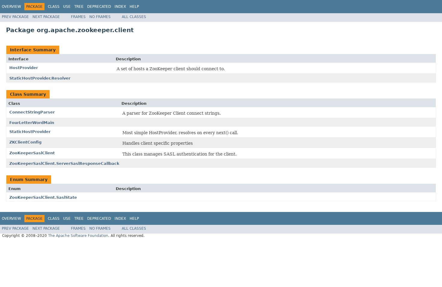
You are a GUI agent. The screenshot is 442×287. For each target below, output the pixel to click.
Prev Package (15, 17)
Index (120, 7)
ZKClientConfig (25, 142)
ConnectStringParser (32, 112)
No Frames (100, 17)
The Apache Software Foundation (78, 236)
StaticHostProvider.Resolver (39, 78)
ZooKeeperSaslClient (32, 153)
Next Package (46, 17)
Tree (79, 7)
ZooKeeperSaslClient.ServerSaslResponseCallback (64, 163)
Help (134, 7)
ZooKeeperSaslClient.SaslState (43, 197)
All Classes (134, 17)
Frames (78, 17)
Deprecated (99, 7)
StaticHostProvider (30, 131)
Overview (11, 7)
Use (67, 7)
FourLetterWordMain (31, 122)
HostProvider (23, 67)
